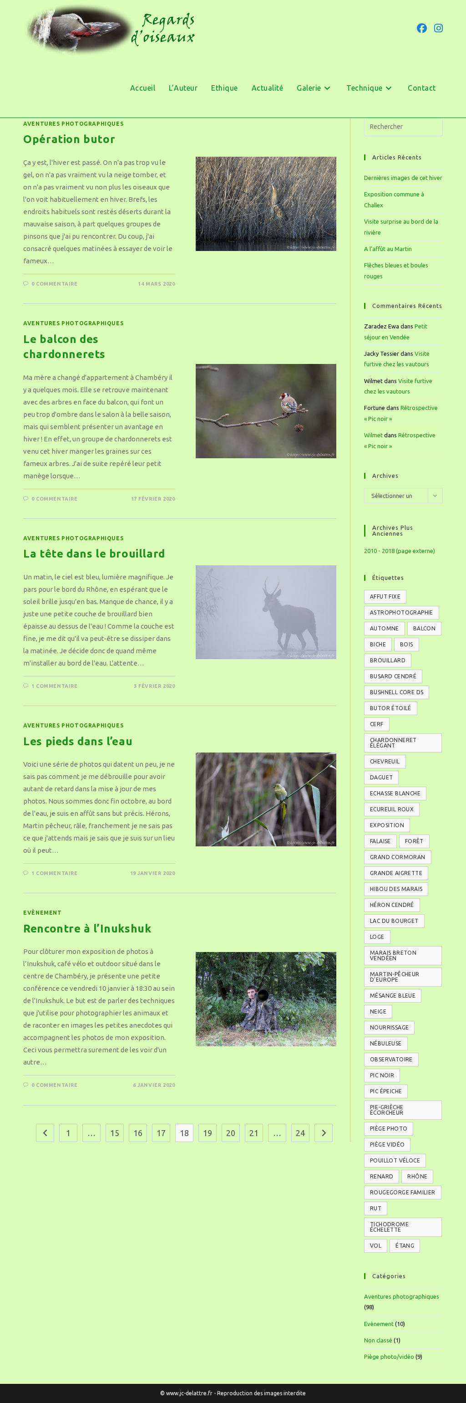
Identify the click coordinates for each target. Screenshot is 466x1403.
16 (137, 1132)
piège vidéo (387, 1144)
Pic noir (382, 1075)
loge (377, 937)
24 (300, 1132)
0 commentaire (54, 284)
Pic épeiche (386, 1091)
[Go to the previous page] (45, 1133)
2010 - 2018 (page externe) (399, 551)
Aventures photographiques (73, 124)
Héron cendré (392, 905)
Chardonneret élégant (393, 742)
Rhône (417, 1176)
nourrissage (389, 1027)
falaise (380, 841)
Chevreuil (385, 761)
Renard (381, 1176)
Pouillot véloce (395, 1160)
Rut (375, 1208)
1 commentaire (54, 686)
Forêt (414, 841)
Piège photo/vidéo (389, 1356)
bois (406, 644)
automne (384, 628)
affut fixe (385, 596)
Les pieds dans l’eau (77, 741)
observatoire (391, 1059)
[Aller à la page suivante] (323, 1133)
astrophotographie (401, 612)
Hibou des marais (396, 889)
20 (230, 1132)
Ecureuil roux (392, 809)
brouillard (387, 660)
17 (161, 1132)
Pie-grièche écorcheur (387, 1110)
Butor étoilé (390, 708)
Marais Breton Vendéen (393, 955)
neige (378, 1011)
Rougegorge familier (403, 1192)
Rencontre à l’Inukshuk (87, 928)
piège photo (388, 1129)
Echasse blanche (395, 793)
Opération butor (69, 139)
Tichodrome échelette (389, 1227)
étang (404, 1246)
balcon (424, 628)
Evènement (42, 913)
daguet (381, 777)
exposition (387, 825)
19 (207, 1132)
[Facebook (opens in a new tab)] (422, 28)
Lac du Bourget (394, 921)
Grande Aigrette (396, 873)
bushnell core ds (396, 692)
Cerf (377, 724)
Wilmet (373, 435)
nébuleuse (386, 1043)
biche (378, 644)
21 (253, 1132)
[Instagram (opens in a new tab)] (438, 28)
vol (375, 1246)
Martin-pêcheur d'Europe (395, 977)
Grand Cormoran (397, 857)
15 (114, 1132)
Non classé (378, 1340)
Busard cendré (393, 676)
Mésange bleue (392, 995)
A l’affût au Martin (388, 249)
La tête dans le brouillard (94, 554)
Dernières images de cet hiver (403, 177)
